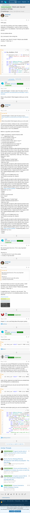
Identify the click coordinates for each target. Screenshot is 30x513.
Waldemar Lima (7, 471)
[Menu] (2, 2)
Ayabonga (5, 11)
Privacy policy (18, 500)
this (5, 321)
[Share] (27, 20)
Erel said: (3, 113)
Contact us (3, 500)
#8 (28, 361)
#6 (28, 318)
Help (23, 500)
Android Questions (11, 454)
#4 (28, 245)
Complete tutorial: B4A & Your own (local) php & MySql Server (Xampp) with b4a (15, 477)
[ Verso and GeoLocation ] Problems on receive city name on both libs (16, 469)
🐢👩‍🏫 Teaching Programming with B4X (16, 463)
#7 (28, 337)
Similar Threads (20, 11)
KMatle (5, 480)
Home (26, 500)
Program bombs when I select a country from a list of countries (15, 452)
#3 (28, 110)
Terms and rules (10, 500)
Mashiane (6, 463)
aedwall (5, 454)
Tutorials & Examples (11, 480)
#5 (28, 267)
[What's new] (28, 1)
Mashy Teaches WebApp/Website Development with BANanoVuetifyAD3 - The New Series (16, 460)
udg (6, 313)
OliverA (7, 356)
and (6, 437)
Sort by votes (18, 79)
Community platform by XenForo (12, 504)
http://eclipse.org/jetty (9, 188)
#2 (28, 88)
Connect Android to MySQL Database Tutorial (14, 486)
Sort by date (11, 79)
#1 (28, 20)
